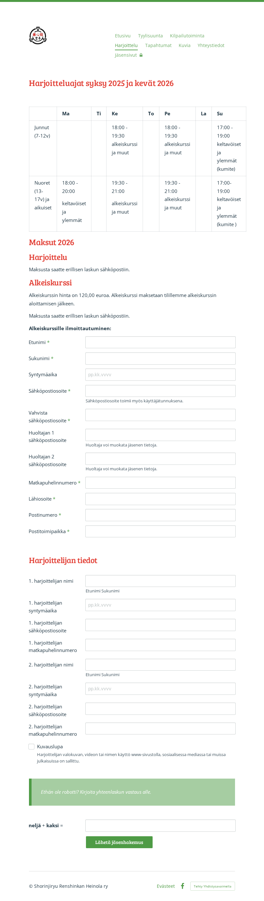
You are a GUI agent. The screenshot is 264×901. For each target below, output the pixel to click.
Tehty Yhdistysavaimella (212, 886)
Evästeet (166, 886)
